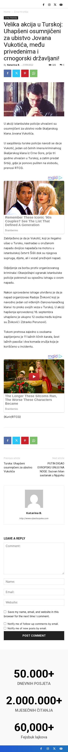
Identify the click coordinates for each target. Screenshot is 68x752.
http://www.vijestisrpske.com (34, 518)
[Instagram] (49, 5)
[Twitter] (55, 5)
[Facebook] (43, 5)
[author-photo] (34, 507)
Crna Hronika (21, 11)
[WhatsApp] (33, 73)
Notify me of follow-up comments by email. (33, 623)
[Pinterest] (25, 73)
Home (7, 11)
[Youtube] (61, 5)
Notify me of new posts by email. (27, 628)
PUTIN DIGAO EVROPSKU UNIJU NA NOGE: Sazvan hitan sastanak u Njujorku (51, 469)
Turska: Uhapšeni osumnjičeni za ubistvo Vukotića (18, 467)
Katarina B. (13, 64)
